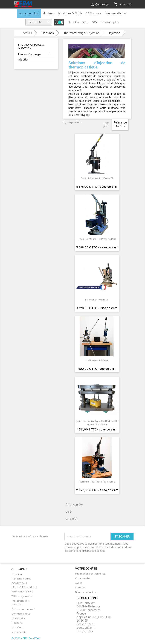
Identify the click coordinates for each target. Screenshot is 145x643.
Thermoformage (29, 54)
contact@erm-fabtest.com (86, 629)
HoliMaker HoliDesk (97, 360)
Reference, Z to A (120, 124)
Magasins (17, 622)
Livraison (16, 574)
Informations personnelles (90, 573)
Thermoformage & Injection (31, 46)
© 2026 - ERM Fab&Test (25, 638)
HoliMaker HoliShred (97, 299)
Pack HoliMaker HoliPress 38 (97, 178)
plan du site (18, 618)
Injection (23, 59)
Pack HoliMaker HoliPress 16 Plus (97, 238)
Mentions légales (21, 578)
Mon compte (18, 632)
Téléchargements (21, 596)
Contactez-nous (20, 613)
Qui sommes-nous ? (23, 609)
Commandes (82, 578)
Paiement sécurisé (22, 591)
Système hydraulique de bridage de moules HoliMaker (97, 422)
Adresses (80, 587)
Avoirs (78, 582)
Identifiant (17, 627)
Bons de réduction (86, 592)
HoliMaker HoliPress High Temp (97, 481)
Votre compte (86, 568)
